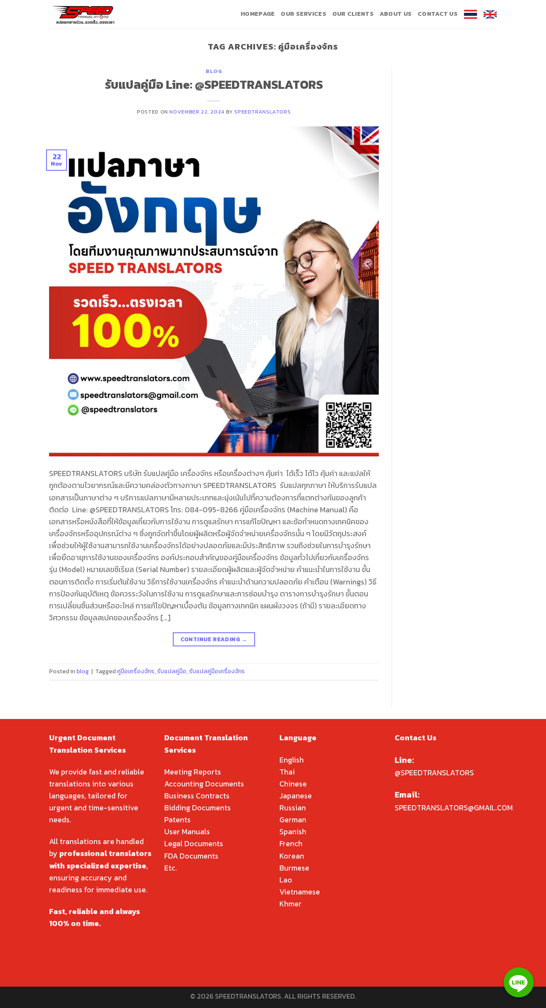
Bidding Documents (197, 807)
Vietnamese (299, 891)
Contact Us (438, 13)
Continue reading (213, 639)
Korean (291, 856)
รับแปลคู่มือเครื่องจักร (217, 671)
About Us (396, 13)
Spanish (292, 831)
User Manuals (187, 831)
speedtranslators (262, 112)
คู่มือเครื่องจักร (135, 671)
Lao (285, 879)
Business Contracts (196, 795)
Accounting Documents (204, 783)
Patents (177, 819)
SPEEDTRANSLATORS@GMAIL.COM (454, 807)
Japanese (295, 795)
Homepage (258, 13)
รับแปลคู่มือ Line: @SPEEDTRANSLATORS (214, 84)
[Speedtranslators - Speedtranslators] (83, 14)
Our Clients (353, 13)
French (290, 843)
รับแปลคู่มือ (171, 671)
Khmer (290, 903)
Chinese (293, 783)
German (292, 819)
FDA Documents (191, 856)
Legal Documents (193, 843)
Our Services (303, 13)
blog (214, 71)
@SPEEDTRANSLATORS (434, 772)
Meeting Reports (192, 771)
